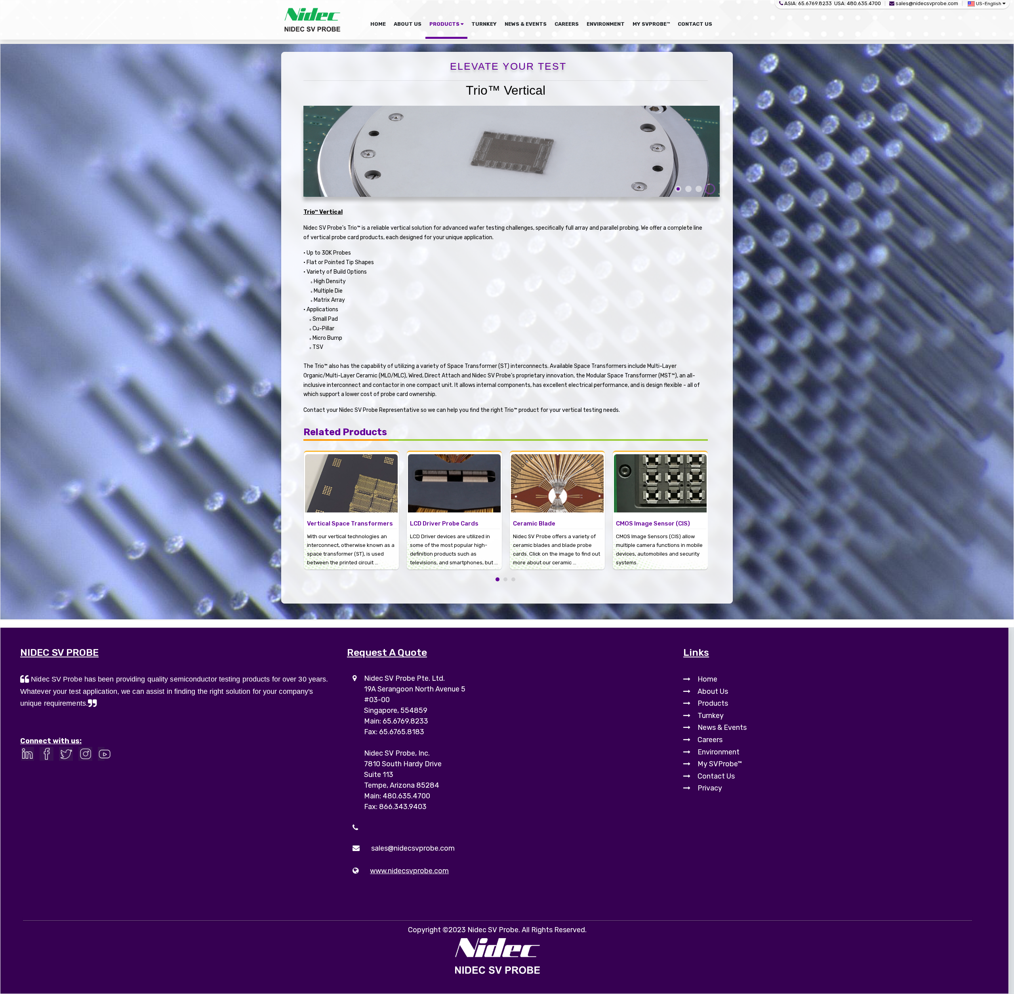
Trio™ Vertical (505, 90)
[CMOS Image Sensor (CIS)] (557, 477)
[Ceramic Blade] (454, 477)
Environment (719, 752)
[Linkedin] (29, 756)
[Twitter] (68, 756)
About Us (713, 691)
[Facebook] (48, 756)
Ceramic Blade (431, 523)
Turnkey (711, 715)
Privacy (710, 788)
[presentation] (291, 491)
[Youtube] (107, 756)
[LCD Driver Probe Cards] (351, 477)
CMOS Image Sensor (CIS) (550, 523)
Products (713, 703)
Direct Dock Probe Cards (652, 523)
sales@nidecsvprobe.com (927, 3)
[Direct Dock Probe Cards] (660, 477)
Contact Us (716, 776)
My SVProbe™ (720, 764)
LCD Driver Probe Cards (341, 523)
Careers (710, 739)
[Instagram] (87, 756)
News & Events (722, 727)
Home (707, 679)
